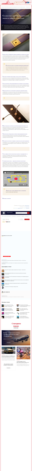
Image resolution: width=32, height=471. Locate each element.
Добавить (22, 219)
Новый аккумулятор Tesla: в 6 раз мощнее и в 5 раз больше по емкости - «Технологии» (14, 260)
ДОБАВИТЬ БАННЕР (7, 256)
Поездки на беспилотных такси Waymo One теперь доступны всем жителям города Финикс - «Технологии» (15, 263)
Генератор (26, 216)
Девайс (23, 216)
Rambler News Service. (27, 205)
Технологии (14, 216)
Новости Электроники (7, 216)
